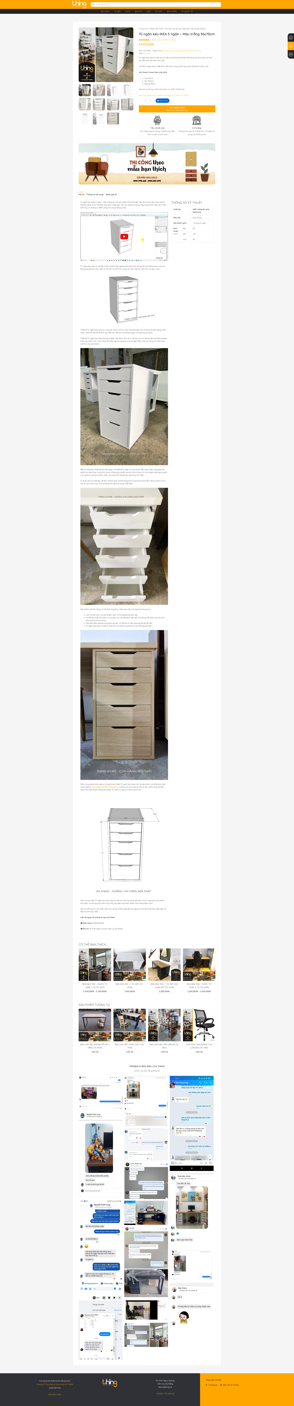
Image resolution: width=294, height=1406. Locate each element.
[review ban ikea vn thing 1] (101, 1327)
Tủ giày (158, 11)
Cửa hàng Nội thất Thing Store (105, 787)
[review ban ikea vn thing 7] (192, 1306)
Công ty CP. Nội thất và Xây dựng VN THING (54, 1384)
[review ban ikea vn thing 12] (146, 1309)
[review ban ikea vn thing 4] (146, 1261)
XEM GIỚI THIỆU (54, 1394)
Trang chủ (143, 29)
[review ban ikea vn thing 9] (192, 1209)
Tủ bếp (117, 11)
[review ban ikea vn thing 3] (146, 1119)
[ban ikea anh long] (101, 1154)
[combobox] (157, 4)
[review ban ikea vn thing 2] (146, 1092)
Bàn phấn (172, 11)
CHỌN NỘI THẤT (156, 29)
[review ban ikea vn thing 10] (192, 1123)
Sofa (127, 11)
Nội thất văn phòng (173, 29)
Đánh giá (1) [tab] (111, 194)
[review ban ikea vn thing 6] (146, 1180)
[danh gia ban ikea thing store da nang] (101, 1246)
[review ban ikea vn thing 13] (146, 1212)
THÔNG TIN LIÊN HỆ (165, 1393)
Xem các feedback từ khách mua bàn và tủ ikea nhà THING (164, 95)
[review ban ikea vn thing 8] (192, 1264)
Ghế (148, 11)
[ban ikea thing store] (101, 1092)
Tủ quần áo (187, 11)
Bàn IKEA (105, 11)
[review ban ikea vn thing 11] (146, 1334)
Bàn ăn (138, 11)
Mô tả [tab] (81, 194)
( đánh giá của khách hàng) (163, 39)
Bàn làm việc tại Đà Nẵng (194, 29)
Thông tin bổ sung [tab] (94, 194)
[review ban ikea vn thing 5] (146, 1144)
